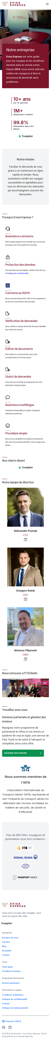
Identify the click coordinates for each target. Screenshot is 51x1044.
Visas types (7, 967)
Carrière (6, 942)
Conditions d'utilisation (13, 995)
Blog (4, 946)
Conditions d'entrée (11, 971)
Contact (6, 955)
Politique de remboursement (15, 1008)
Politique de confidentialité (17, 273)
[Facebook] (3, 1027)
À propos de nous (10, 937)
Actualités (6, 950)
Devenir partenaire (15, 753)
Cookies (6, 1003)
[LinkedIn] (10, 1027)
